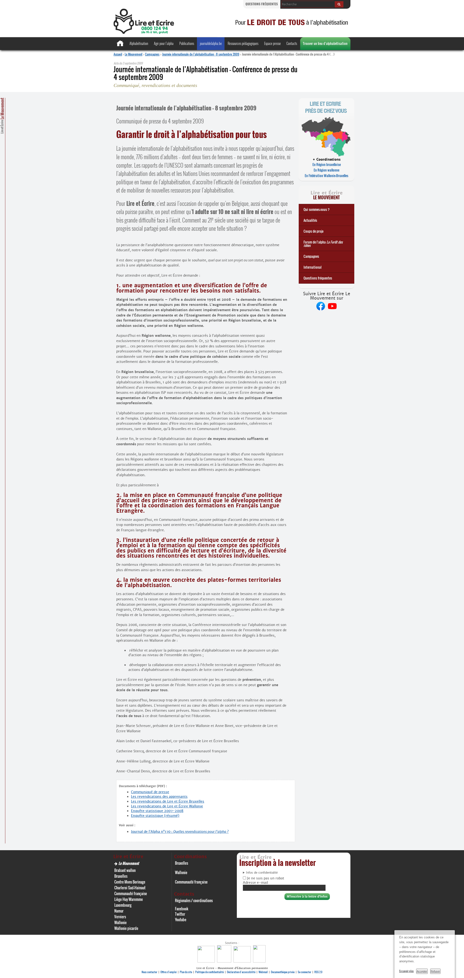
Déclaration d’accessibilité (241, 972)
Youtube (180, 919)
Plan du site (186, 972)
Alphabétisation (139, 43)
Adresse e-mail (255, 882)
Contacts (291, 43)
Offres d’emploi (168, 972)
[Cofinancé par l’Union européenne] (242, 961)
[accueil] (144, 32)
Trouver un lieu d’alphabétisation (325, 43)
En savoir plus (406, 971)
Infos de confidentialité (262, 872)
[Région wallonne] (260, 961)
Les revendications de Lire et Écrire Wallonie (167, 806)
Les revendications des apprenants (159, 796)
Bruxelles (120, 876)
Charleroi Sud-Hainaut (129, 887)
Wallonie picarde (126, 928)
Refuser (435, 971)
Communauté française (130, 893)
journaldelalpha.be (211, 43)
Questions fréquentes (262, 4)
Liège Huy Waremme (128, 899)
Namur (118, 910)
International (312, 267)
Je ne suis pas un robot (265, 878)
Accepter (422, 971)
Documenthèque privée (283, 972)
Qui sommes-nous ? (317, 209)
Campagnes (152, 54)
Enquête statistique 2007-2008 (157, 811)
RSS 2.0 (318, 972)
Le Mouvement (133, 54)
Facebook (181, 908)
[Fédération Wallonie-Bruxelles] (206, 961)
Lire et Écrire (2, 116)
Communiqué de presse (150, 792)
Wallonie (120, 922)
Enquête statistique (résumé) (155, 815)
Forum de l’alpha (323, 243)
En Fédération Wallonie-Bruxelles (326, 175)
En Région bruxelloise (326, 164)
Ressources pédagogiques (243, 43)
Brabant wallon (125, 870)
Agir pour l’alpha (164, 43)
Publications (186, 43)
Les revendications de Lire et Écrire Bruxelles (167, 801)
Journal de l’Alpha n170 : (180, 831)
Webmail (263, 972)
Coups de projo (314, 231)
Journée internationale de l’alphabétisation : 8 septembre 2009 (200, 54)
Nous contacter (149, 972)
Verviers (120, 916)
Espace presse (272, 43)
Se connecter (304, 972)
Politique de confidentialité (209, 972)
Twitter (180, 914)
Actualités (310, 220)
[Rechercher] (339, 4)
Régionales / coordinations (194, 900)
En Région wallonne (326, 170)
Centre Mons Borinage (129, 882)
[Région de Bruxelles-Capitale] (224, 961)
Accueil (118, 54)
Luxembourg (122, 905)
